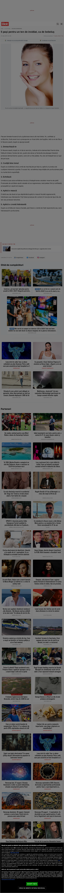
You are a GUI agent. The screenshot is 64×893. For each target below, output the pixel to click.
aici (59, 860)
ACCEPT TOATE (32, 884)
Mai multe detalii (14, 852)
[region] (32, 867)
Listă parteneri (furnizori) (8, 879)
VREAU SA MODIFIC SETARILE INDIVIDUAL (32, 888)
